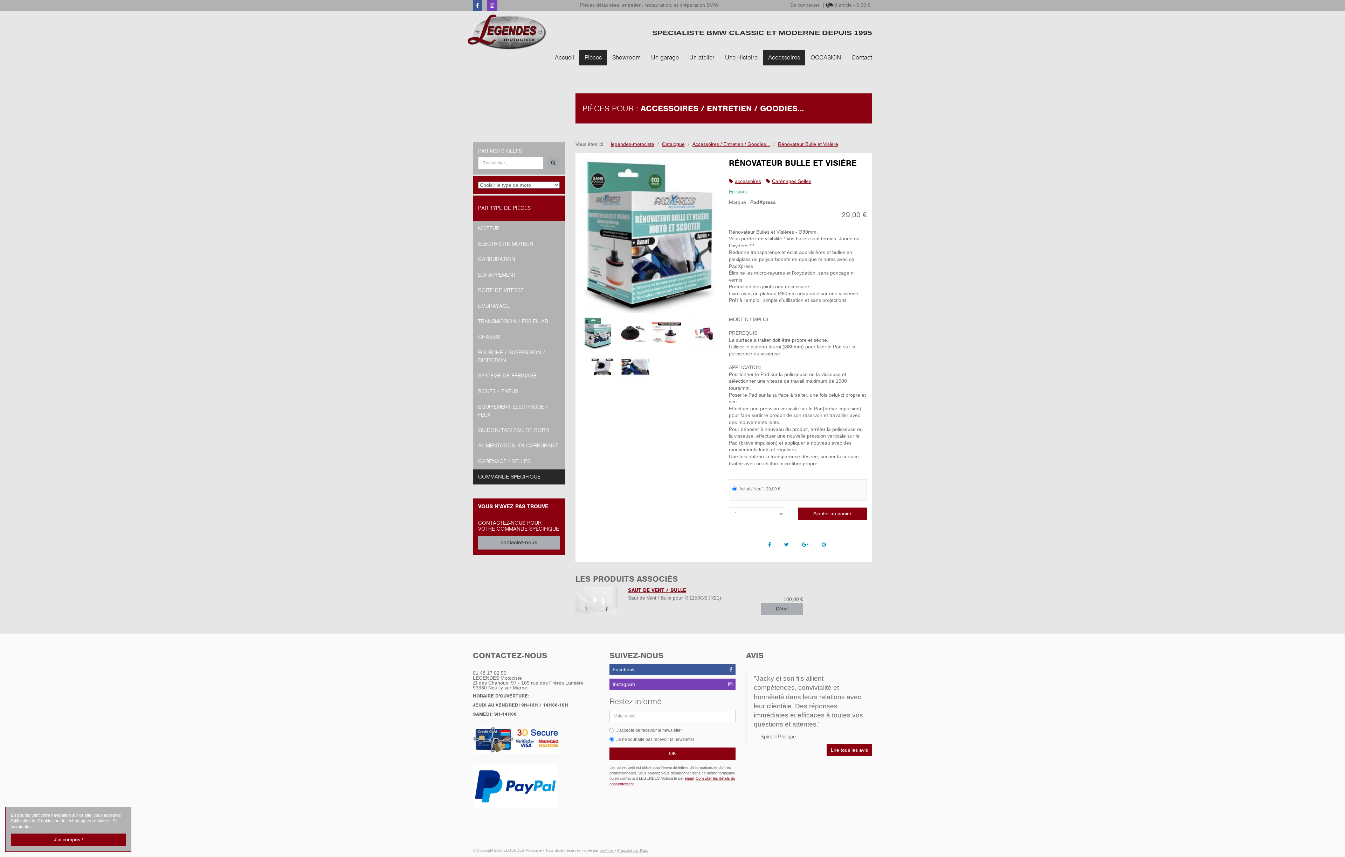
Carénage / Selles (504, 461)
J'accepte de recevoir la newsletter (649, 730)
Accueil (564, 57)
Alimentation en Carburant (518, 445)
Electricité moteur (505, 243)
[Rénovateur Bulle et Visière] (650, 235)
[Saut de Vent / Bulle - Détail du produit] (596, 601)
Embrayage (494, 306)
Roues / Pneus (498, 391)
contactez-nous (519, 542)
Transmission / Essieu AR (513, 321)
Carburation (496, 259)
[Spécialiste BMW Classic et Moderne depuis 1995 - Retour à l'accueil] (507, 32)
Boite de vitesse (501, 290)
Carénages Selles (791, 181)
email (689, 778)
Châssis (489, 336)
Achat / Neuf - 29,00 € (759, 489)
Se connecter (805, 5)
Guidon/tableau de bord (513, 430)
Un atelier (702, 57)
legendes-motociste (632, 144)
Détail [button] (782, 608)
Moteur (488, 228)
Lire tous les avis (849, 750)
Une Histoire (741, 57)
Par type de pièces (504, 208)
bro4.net (607, 850)
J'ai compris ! (68, 839)
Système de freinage (507, 375)
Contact (861, 57)
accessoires (748, 181)
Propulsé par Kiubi (632, 850)
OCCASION (826, 57)
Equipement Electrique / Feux (513, 410)
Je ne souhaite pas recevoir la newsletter (655, 739)
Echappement (497, 274)
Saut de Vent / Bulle (657, 590)
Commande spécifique (509, 476)
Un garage (665, 57)
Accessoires (784, 57)
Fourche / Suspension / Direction (511, 356)
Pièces (593, 57)
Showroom (626, 57)
